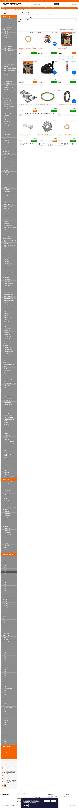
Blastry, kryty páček (7, 18)
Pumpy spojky (6, 234)
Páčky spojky (6, 219)
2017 (5, 590)
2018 (5, 654)
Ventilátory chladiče (7, 123)
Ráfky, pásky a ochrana (8, 147)
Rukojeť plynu (6, 431)
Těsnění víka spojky (7, 193)
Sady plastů (6, 324)
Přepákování (6, 372)
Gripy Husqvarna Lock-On (8, 396)
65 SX (5, 612)
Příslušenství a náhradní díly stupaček (9, 455)
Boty (5, 496)
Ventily (5, 202)
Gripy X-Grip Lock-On (7, 411)
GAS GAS (5, 718)
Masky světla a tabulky (8, 292)
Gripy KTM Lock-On (7, 398)
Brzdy (5, 23)
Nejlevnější (28, 27)
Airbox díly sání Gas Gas (8, 263)
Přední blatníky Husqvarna (8, 319)
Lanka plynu (6, 422)
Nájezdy (5, 44)
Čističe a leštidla (7, 33)
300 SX (5, 624)
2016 (5, 588)
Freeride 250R (6, 635)
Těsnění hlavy (6, 189)
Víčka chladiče (6, 125)
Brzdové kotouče (7, 134)
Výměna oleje (6, 98)
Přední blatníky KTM (7, 315)
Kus (22, 117)
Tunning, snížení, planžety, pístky (10, 383)
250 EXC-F (6, 601)
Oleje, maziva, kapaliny (8, 206)
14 (42, 148)
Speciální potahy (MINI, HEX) (9, 446)
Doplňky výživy (6, 545)
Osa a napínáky (6, 170)
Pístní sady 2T (6, 187)
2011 (5, 578)
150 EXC (5, 593)
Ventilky (5, 79)
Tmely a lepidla (6, 96)
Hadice (5, 117)
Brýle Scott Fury (7, 530)
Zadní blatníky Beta (7, 353)
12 (38, 148)
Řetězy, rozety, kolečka (8, 385)
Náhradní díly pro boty (8, 498)
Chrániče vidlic (6, 277)
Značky (4, 758)
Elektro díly (6, 111)
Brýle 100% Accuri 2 (7, 517)
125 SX (5, 616)
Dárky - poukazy (6, 746)
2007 (5, 569)
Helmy (5, 547)
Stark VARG (6, 737)
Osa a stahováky (7, 144)
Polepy (5, 311)
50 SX (5, 610)
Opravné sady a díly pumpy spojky (10, 236)
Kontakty (36, 0)
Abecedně (39, 27)
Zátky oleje (6, 108)
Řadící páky (6, 229)
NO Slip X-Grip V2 (7, 448)
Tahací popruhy (6, 459)
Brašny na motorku (7, 488)
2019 (5, 656)
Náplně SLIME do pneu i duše (9, 64)
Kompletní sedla (7, 435)
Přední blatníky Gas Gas (8, 317)
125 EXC (5, 559)
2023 (5, 665)
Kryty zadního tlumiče (8, 290)
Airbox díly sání (6, 259)
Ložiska (5, 176)
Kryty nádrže (6, 288)
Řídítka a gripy (6, 387)
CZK (71, 0)
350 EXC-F (6, 603)
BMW (5, 743)
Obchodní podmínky (44, 0)
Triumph (5, 741)
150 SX (5, 618)
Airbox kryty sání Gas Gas (8, 255)
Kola (5, 130)
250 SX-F (5, 626)
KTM (5, 556)
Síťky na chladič (7, 121)
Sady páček (6, 221)
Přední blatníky (6, 313)
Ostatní (5, 210)
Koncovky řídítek (7, 426)
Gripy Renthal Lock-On (8, 404)
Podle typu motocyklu (8, 554)
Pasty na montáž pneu (8, 72)
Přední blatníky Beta (7, 321)
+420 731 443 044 (37, 797)
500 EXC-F (6, 607)
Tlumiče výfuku (6, 470)
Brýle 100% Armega (7, 513)
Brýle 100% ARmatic (7, 511)
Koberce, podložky (7, 27)
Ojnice (5, 185)
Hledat (56, 4)
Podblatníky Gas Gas (7, 307)
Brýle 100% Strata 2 (7, 519)
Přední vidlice (6, 362)
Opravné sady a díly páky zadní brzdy (10, 227)
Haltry (5, 138)
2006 (5, 567)
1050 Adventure (7, 648)
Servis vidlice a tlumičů (8, 81)
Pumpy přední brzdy (7, 238)
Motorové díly (6, 179)
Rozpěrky (5, 149)
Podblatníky (6, 302)
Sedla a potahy (6, 433)
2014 (5, 584)
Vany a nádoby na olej (8, 102)
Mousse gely (6, 60)
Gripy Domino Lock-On (8, 391)
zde (35, 802)
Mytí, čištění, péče (7, 29)
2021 (5, 660)
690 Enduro (6, 639)
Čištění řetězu (6, 31)
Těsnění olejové (7, 191)
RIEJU (5, 731)
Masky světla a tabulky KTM (9, 294)
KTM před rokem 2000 (8, 714)
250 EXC (5, 597)
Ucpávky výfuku (6, 472)
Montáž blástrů (6, 424)
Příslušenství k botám (8, 500)
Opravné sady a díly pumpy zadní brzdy (10, 246)
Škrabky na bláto (7, 35)
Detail (35, 81)
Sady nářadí (6, 52)
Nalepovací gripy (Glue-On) (9, 413)
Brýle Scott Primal (7, 532)
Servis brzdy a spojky (7, 54)
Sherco (5, 724)
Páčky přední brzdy (7, 217)
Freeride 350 (6, 637)
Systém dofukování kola (8, 161)
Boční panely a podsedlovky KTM (10, 270)
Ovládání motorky (7, 212)
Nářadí (5, 40)
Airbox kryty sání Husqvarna (9, 257)
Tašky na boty (6, 494)
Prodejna (31, 0)
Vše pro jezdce (6, 479)
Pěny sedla (6, 437)
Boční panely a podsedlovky (9, 267)
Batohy (5, 492)
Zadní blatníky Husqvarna (8, 351)
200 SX (5, 620)
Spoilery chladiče (7, 334)
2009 (5, 573)
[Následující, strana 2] (74, 152)
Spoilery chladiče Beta (8, 343)
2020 (5, 658)
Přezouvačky (6, 74)
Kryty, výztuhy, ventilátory (8, 174)
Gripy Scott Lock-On (7, 408)
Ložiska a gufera (7, 142)
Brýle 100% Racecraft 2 (8, 515)
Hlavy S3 (5, 183)
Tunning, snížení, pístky (8, 370)
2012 (5, 580)
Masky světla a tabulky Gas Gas (9, 296)
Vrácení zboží (19, 801)
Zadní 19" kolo (6, 172)
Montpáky (6, 62)
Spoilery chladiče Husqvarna (9, 341)
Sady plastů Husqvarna (8, 330)
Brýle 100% (6, 509)
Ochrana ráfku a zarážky (8, 66)
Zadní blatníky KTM (7, 347)
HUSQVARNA (6, 716)
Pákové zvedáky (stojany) (8, 87)
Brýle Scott (6, 526)
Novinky (5, 752)
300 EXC (5, 599)
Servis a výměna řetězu (8, 83)
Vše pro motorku (6, 16)
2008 (5, 571)
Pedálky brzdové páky (8, 225)
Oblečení (5, 551)
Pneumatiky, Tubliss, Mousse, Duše (10, 356)
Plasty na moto (6, 248)
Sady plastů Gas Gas (7, 328)
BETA (5, 722)
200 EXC (5, 595)
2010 (5, 575)
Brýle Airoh (6, 522)
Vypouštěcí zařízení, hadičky (9, 106)
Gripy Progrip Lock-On (8, 402)
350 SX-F (5, 629)
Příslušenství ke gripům (8, 415)
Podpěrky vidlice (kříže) (8, 48)
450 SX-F (5, 631)
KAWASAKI (6, 733)
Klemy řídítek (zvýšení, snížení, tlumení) (9, 420)
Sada (19, 117)
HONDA (5, 728)
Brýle (5, 505)
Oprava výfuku (6, 466)
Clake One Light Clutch (8, 215)
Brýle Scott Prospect (7, 528)
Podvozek (6, 358)
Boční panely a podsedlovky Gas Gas (10, 272)
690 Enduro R (6, 641)
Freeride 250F (6, 633)
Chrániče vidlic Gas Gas (8, 281)
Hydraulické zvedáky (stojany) (9, 89)
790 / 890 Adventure (7, 646)
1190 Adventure (7, 667)
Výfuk (5, 461)
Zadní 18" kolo (6, 151)
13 (40, 148)
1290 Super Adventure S (8, 707)
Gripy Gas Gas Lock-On (8, 394)
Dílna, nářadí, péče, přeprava (9, 25)
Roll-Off (5, 541)
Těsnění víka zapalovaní (8, 198)
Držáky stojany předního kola (9, 50)
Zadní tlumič (6, 375)
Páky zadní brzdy (7, 223)
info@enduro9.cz (37, 796)
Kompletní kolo (7, 140)
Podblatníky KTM (7, 304)
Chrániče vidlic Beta (7, 285)
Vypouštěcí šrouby (7, 104)
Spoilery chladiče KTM (8, 336)
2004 (5, 563)
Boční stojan (6, 20)
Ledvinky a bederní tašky (8, 486)
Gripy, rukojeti (6, 389)
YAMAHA (5, 726)
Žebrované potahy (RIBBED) (9, 443)
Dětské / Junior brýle (7, 534)
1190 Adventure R (7, 677)
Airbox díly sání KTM (7, 261)
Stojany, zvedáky (7, 85)
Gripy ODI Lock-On (7, 400)
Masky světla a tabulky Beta (9, 300)
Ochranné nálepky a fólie (8, 204)
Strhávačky (6, 543)
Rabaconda (6, 77)
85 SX (5, 614)
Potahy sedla (6, 439)
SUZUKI (5, 739)
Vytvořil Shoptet (74, 805)
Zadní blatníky (6, 345)
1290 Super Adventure (8, 688)
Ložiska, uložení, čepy (8, 379)
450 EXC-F (6, 605)
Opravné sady (6, 208)
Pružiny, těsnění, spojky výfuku (9, 468)
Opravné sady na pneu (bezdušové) (10, 68)
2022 (5, 663)
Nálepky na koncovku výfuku (9, 476)
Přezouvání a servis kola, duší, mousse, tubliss (9, 57)
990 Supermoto (7, 643)
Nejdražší (34, 27)
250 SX (5, 622)
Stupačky (5, 452)
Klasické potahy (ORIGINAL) (9, 441)
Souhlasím (53, 801)
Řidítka (5, 429)
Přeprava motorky (7, 42)
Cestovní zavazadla (7, 490)
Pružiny (5, 368)
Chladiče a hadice (7, 115)
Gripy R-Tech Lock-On (7, 406)
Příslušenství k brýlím (8, 539)
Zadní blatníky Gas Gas (8, 349)
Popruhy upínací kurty (8, 46)
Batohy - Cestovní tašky (8, 481)
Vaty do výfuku (6, 474)
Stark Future (6, 735)
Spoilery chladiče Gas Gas (8, 338)
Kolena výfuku (6, 464)
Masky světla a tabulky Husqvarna (10, 298)
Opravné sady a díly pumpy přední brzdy (10, 241)
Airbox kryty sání (7, 250)
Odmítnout (47, 801)
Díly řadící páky (6, 231)
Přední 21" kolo (7, 132)
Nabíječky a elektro (7, 37)
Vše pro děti (6, 755)
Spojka (5, 450)
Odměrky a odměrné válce (8, 100)
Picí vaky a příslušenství (8, 483)
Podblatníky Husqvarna (8, 309)
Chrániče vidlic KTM (7, 279)
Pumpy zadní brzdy (7, 243)
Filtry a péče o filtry (7, 113)
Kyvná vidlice (6, 360)
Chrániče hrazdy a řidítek (8, 417)
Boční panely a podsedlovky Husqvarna (9, 275)
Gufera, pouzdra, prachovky (9, 364)
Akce (4, 749)
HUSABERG (6, 720)
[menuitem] (6, 8)
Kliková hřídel (6, 181)
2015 (5, 586)
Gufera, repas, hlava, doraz (8, 377)
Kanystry (5, 128)
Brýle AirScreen (6, 524)
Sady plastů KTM (7, 326)
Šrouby (5, 457)
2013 (5, 582)
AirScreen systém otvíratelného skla (10, 507)
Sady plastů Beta (7, 332)
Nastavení (26, 805)
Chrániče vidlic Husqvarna (8, 283)
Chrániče (5, 549)
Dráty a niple (6, 136)
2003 (5, 561)
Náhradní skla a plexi (7, 537)
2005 (5, 565)
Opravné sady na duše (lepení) (9, 70)
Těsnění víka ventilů (7, 195)
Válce (5, 200)
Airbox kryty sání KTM (8, 253)
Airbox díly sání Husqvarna (8, 265)
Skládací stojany (7, 94)
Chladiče (5, 119)
